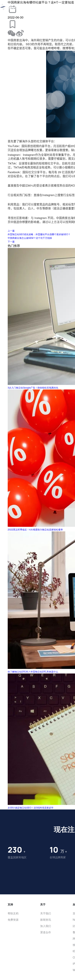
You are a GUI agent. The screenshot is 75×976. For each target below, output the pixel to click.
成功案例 (68, 7)
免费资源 (13, 919)
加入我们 (45, 926)
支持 (10, 904)
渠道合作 (45, 932)
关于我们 (45, 913)
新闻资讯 (45, 919)
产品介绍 (52, 7)
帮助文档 (13, 913)
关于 (43, 904)
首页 (38, 7)
